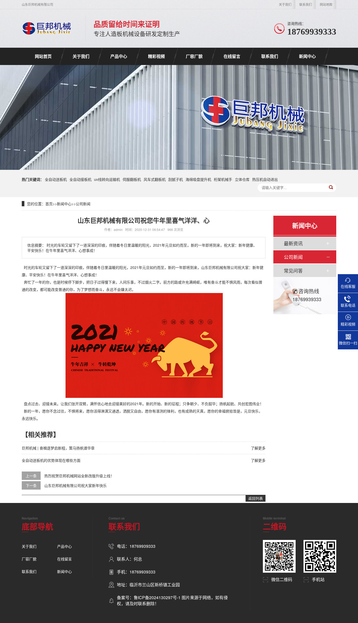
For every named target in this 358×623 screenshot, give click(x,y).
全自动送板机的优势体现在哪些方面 (51, 460)
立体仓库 (242, 179)
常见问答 (293, 270)
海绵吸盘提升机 (198, 179)
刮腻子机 (175, 179)
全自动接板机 (80, 179)
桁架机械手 (223, 179)
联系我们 (305, 4)
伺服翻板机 (132, 179)
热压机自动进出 (265, 179)
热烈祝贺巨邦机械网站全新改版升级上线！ (79, 475)
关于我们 (285, 4)
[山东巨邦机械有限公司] (47, 28)
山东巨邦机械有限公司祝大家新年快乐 (75, 485)
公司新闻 (83, 203)
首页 (49, 203)
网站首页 (43, 56)
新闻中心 (307, 56)
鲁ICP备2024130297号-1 (158, 597)
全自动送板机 (56, 179)
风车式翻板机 (155, 179)
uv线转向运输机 (107, 179)
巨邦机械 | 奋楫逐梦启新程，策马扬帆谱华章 (58, 448)
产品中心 (118, 56)
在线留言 (232, 56)
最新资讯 (293, 243)
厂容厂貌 (194, 56)
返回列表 (255, 498)
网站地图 (326, 4)
